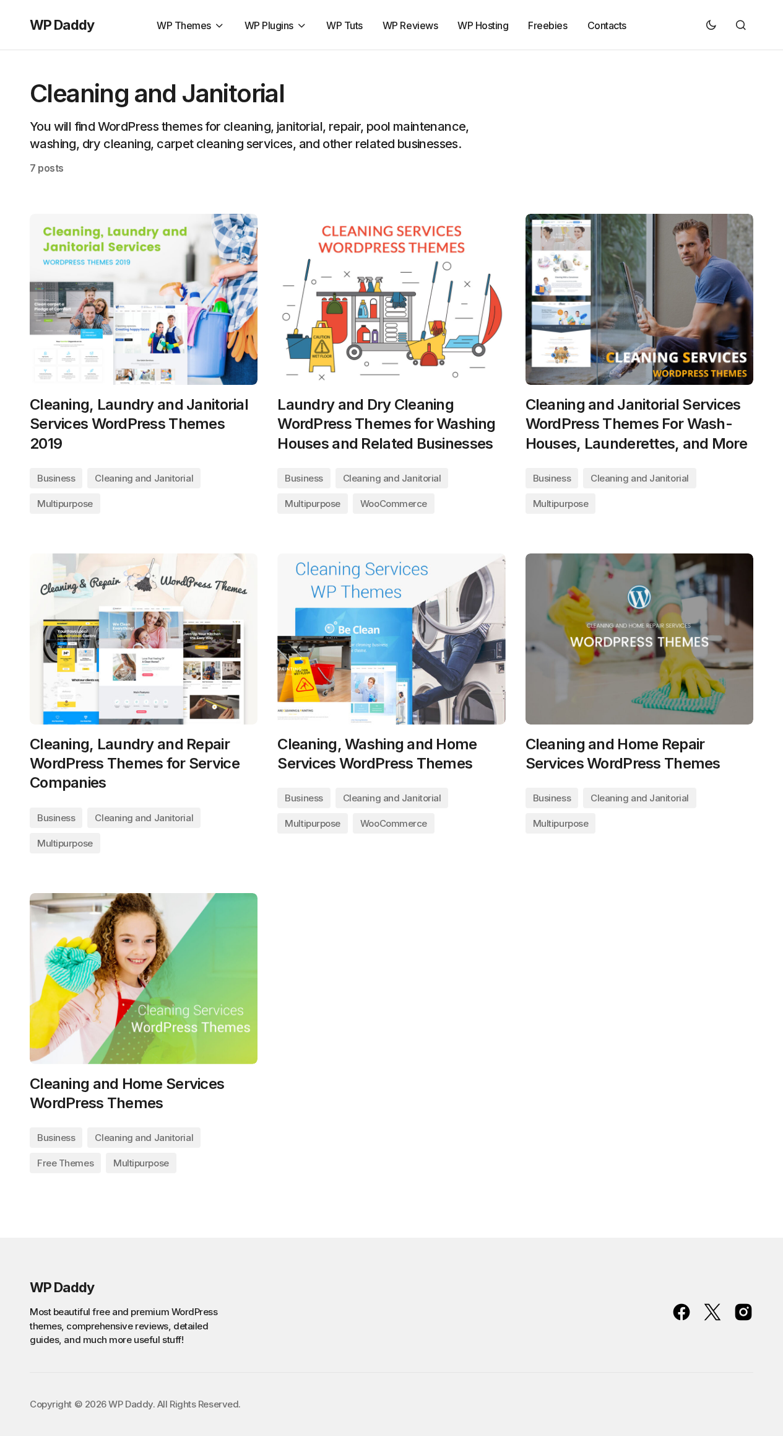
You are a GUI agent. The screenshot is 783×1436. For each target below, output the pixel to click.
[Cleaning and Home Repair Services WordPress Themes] (639, 639)
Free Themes (65, 1163)
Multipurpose (65, 503)
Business (56, 478)
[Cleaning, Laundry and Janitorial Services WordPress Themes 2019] (143, 299)
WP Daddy (62, 25)
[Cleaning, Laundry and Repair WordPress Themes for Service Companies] (143, 639)
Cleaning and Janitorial (144, 478)
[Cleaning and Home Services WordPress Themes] (143, 978)
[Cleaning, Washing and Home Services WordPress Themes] (391, 639)
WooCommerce (393, 503)
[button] (711, 24)
